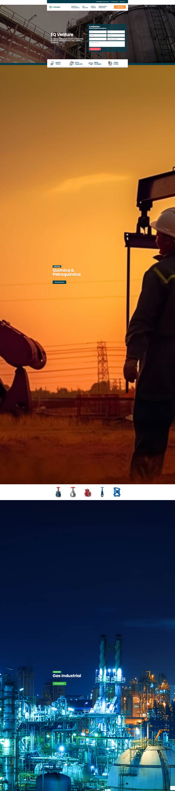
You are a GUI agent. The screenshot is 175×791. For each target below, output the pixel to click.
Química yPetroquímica (75, 6)
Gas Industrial (85, 6)
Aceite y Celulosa (93, 6)
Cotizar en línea (115, 63)
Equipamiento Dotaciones (103, 6)
